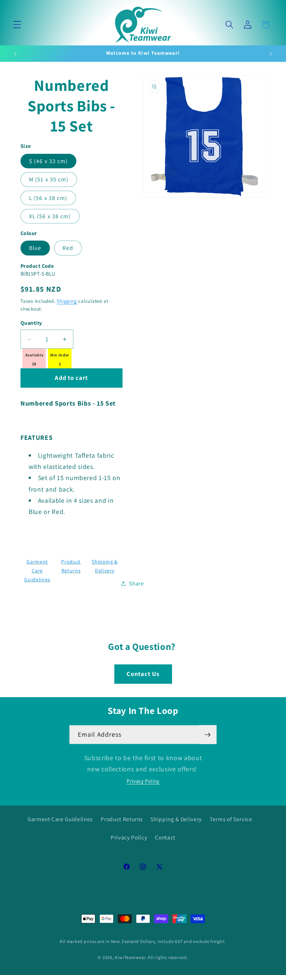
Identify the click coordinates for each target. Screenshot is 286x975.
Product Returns (122, 819)
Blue (35, 247)
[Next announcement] (271, 53)
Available (34, 355)
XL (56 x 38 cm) (50, 216)
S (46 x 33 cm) (48, 161)
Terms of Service (231, 819)
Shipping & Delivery (176, 819)
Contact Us (143, 674)
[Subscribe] (207, 734)
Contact (165, 837)
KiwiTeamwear (130, 957)
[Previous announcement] (15, 53)
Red (68, 247)
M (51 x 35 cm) (49, 179)
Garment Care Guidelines (37, 570)
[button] (17, 25)
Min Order (59, 355)
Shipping (67, 301)
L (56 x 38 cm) (48, 197)
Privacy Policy (143, 781)
